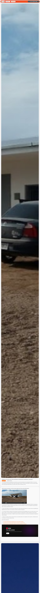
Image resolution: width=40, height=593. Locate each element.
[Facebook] (33, 1)
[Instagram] (30, 1)
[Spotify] (36, 1)
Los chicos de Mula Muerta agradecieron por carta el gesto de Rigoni (13, 521)
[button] (14, 496)
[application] (14, 497)
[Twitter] (32, 1)
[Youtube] (34, 1)
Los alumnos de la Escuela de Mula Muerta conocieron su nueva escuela (14, 522)
